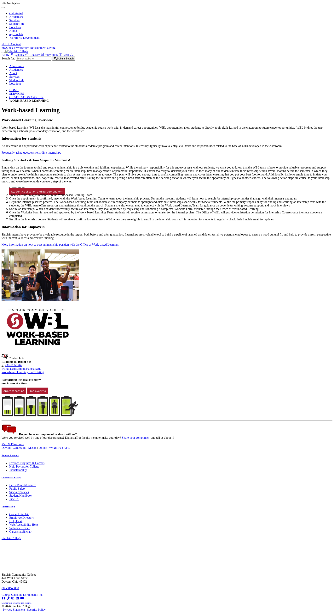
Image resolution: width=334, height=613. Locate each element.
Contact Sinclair (19, 514)
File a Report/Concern (22, 485)
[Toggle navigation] (3, 52)
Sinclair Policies (19, 492)
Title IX (14, 499)
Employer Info (37, 390)
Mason (32, 447)
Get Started (16, 13)
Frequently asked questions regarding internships (31, 152)
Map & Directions (13, 444)
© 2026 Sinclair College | (24, 607)
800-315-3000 (10, 588)
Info (8, 506)
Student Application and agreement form (37, 191)
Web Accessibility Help (23, 524)
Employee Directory (21, 517)
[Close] (3, 7)
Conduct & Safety (11, 477)
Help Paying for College (24, 466)
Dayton (6, 447)
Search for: (8, 58)
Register (35, 54)
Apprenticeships (13, 390)
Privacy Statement (14, 609)
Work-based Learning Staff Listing (23, 372)
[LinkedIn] (17, 598)
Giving (51, 47)
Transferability (18, 470)
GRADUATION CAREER (26, 97)
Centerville (19, 447)
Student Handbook (20, 495)
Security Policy (36, 609)
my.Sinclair (16, 34)
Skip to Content (11, 44)
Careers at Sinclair (20, 531)
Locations (15, 27)
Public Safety (17, 488)
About (13, 30)
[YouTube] (22, 598)
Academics (16, 16)
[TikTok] (8, 598)
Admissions (16, 66)
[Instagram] (13, 598)
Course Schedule (12, 594)
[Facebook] (3, 598)
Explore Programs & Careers (26, 463)
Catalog (20, 54)
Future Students (10, 455)
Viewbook (52, 54)
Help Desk (15, 521)
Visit (66, 54)
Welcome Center (19, 528)
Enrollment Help (33, 594)
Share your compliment (136, 437)
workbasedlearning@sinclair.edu (21, 368)
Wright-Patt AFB (59, 447)
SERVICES (16, 93)
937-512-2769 (13, 365)
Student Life (16, 23)
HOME (14, 90)
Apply (6, 54)
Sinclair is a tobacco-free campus (17, 603)
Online (43, 447)
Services (14, 20)
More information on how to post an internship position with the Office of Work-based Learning (60, 244)
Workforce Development (24, 37)
